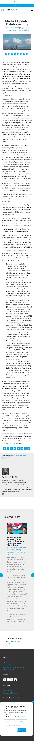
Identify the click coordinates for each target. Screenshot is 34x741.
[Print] (27, 54)
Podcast (15, 554)
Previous (2, 575)
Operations (25, 30)
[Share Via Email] (21, 54)
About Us (6, 662)
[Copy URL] (24, 54)
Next (32, 575)
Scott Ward (21, 547)
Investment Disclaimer (10, 693)
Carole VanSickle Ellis (12, 28)
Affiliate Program (9, 670)
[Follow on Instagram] (15, 679)
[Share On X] (9, 54)
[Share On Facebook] (6, 54)
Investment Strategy (13, 552)
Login (16, 2)
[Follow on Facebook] (8, 679)
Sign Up (17, 5)
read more (10, 624)
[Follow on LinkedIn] (4, 679)
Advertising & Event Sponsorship (14, 667)
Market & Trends (15, 30)
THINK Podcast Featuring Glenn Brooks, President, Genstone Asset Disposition (15, 541)
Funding (18, 550)
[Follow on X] (11, 679)
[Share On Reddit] (18, 54)
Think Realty (13, 547)
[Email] (3, 494)
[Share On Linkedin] (15, 54)
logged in (15, 641)
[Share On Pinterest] (12, 54)
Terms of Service (8, 691)
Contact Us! (16, 698)
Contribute (7, 665)
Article (7, 30)
